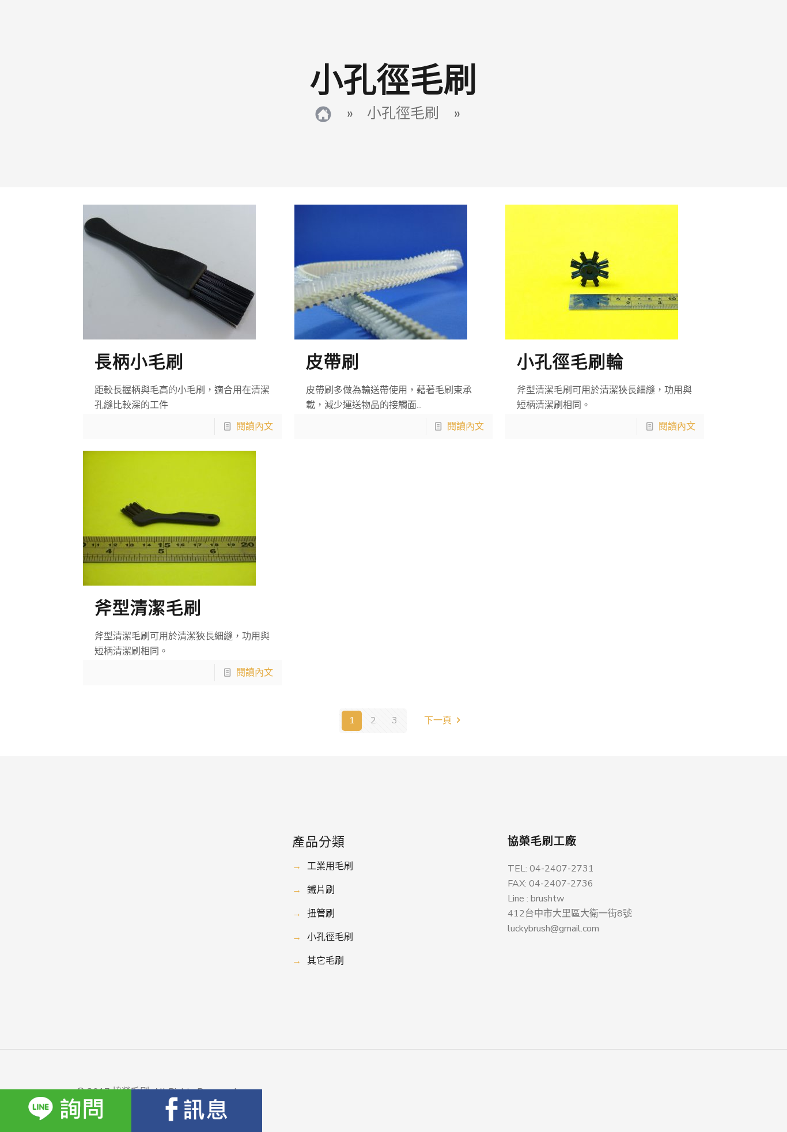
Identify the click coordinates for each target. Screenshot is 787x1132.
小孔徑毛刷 (330, 937)
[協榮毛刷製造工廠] (323, 114)
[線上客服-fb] (197, 1110)
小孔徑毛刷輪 (570, 362)
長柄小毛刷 (139, 362)
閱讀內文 (254, 426)
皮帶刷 (333, 362)
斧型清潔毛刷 (148, 608)
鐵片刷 (321, 890)
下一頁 (438, 720)
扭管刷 (321, 913)
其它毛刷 (325, 960)
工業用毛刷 (330, 866)
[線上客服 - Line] (65, 1110)
